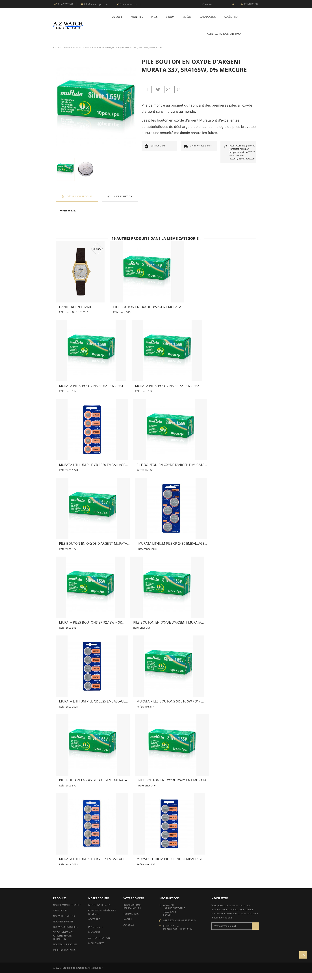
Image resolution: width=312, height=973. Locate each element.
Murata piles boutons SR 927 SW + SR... (92, 622)
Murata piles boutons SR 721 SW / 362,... (168, 386)
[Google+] (168, 89)
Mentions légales (99, 905)
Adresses (129, 924)
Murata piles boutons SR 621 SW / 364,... (92, 386)
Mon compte (96, 943)
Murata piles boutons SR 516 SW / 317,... (170, 701)
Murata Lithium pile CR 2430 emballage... (172, 543)
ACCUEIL (117, 16)
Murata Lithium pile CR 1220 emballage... (93, 464)
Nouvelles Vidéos (64, 916)
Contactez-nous (126, 4)
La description (122, 196)
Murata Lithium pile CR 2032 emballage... (93, 859)
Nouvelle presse (63, 921)
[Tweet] (158, 89)
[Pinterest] (178, 89)
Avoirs (128, 919)
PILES (154, 16)
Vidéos (187, 16)
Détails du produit (79, 196)
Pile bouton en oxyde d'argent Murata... (148, 307)
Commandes (131, 914)
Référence (66, 210)
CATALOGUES (208, 16)
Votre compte (134, 898)
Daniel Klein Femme (75, 307)
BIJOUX (170, 16)
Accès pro (231, 16)
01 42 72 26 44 (65, 4)
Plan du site (95, 927)
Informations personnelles (132, 906)
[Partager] (148, 89)
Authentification (99, 937)
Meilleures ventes (64, 950)
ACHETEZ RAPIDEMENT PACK (224, 33)
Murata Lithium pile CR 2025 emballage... (93, 701)
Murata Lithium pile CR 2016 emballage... (170, 859)
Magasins (94, 932)
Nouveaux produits (65, 944)
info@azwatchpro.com (94, 4)
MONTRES (137, 16)
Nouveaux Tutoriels (65, 927)
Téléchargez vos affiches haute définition (63, 935)
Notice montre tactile (67, 905)
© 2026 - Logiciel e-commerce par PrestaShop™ (78, 967)
